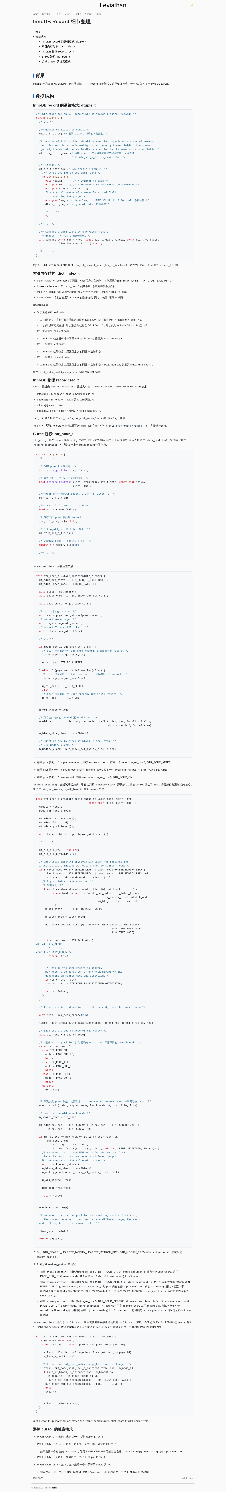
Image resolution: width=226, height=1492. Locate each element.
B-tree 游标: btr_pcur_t (56, 56)
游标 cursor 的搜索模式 (56, 61)
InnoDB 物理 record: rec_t (58, 51)
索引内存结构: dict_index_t (58, 46)
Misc (67, 14)
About (88, 14)
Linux (57, 14)
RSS (98, 14)
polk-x (54, 1488)
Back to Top (186, 1478)
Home (35, 14)
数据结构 (41, 36)
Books (77, 14)
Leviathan (113, 5)
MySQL (46, 14)
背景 (38, 32)
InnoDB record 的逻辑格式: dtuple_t (64, 41)
